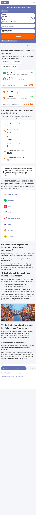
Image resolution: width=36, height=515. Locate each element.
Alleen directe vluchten (10, 66)
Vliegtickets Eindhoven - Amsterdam (12, 376)
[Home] (5, 2)
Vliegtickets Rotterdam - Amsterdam (12, 373)
